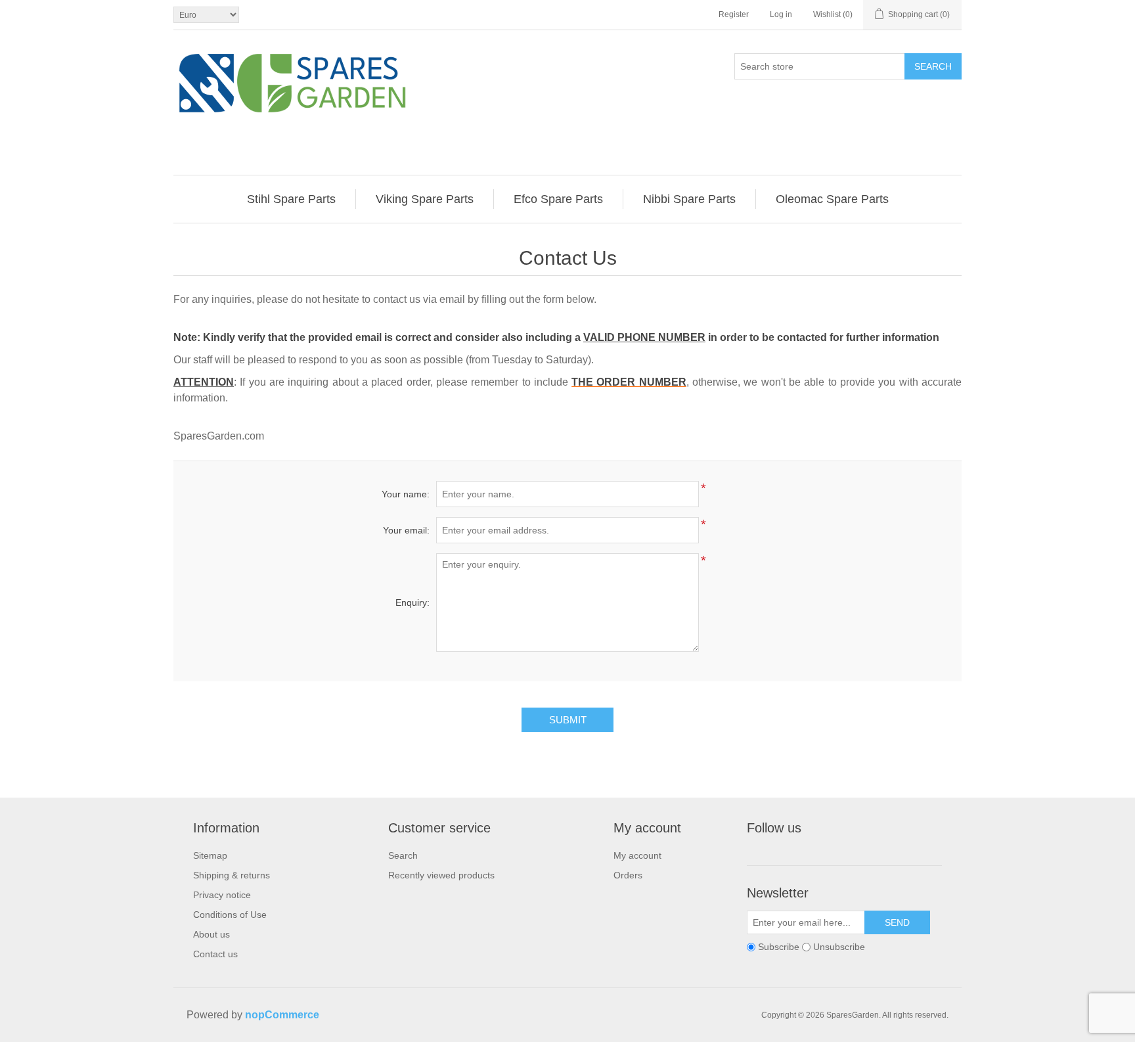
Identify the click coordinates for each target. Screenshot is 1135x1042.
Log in (781, 14)
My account (637, 855)
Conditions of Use (230, 914)
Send (897, 922)
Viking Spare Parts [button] (425, 199)
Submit (568, 719)
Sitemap (210, 855)
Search (933, 66)
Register (734, 14)
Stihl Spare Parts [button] (291, 199)
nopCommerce (282, 1014)
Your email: (406, 530)
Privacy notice (222, 895)
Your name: (406, 494)
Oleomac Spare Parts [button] (832, 199)
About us (211, 934)
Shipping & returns (231, 875)
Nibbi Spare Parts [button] (689, 199)
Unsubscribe (839, 946)
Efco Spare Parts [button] (558, 199)
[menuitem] (291, 199)
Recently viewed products (441, 875)
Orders (627, 875)
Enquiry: (412, 602)
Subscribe (778, 946)
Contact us (215, 954)
